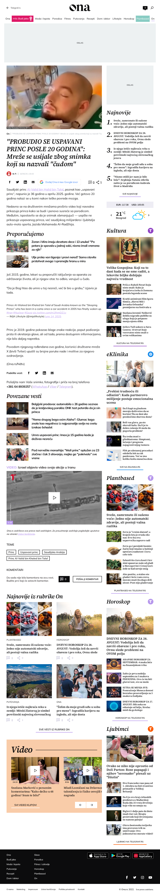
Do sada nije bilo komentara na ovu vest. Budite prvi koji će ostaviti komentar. (30, 579)
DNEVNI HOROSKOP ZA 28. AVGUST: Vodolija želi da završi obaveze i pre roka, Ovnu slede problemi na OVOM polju (129, 137)
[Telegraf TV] (150, 877)
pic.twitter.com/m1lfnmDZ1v (49, 312)
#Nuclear (18, 312)
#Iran (10, 312)
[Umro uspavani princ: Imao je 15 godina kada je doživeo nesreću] (17, 439)
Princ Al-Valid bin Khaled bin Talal (28, 558)
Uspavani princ (29, 552)
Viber (53, 386)
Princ (11, 552)
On (8, 133)
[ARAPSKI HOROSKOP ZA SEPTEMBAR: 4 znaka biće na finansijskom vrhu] (114, 664)
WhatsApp (39, 386)
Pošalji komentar (87, 579)
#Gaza (28, 312)
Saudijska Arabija (54, 552)
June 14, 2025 (53, 316)
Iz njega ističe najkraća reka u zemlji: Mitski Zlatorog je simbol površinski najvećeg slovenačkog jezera (130, 153)
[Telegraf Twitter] (135, 877)
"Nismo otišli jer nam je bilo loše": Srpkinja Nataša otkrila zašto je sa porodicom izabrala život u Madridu (128, 181)
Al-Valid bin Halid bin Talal (45, 189)
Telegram (65, 386)
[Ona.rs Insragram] (142, 877)
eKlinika (117, 354)
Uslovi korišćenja (26, 534)
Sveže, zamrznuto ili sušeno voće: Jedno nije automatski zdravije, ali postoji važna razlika (130, 123)
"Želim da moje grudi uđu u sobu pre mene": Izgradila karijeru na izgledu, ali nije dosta (130, 167)
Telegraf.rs (15, 8)
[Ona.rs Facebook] (127, 877)
